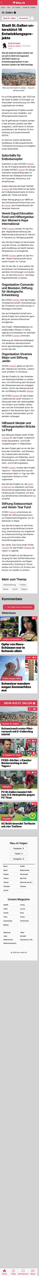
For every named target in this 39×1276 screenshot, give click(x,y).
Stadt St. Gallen (29, 7)
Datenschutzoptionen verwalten (10, 943)
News (5, 866)
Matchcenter (24, 870)
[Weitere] (32, 18)
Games (6, 882)
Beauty (6, 925)
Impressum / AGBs (27, 940)
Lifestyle (6, 886)
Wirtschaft (24, 874)
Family (5, 913)
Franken (30, 164)
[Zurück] (1, 2)
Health (5, 905)
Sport (5, 870)
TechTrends (24, 921)
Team (22, 932)
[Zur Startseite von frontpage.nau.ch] (19, 3)
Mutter (21, 275)
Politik (22, 866)
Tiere (5, 917)
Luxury (22, 909)
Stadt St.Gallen (14, 43)
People (6, 874)
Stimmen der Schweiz (28, 882)
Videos (6, 878)
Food (22, 913)
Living (22, 905)
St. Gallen (16, 7)
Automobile (7, 921)
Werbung (6, 932)
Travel (22, 917)
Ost (8, 7)
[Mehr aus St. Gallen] (18, 703)
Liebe (5, 909)
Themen (23, 886)
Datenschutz (8, 940)
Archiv (5, 890)
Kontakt (23, 936)
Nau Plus (23, 878)
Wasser (30, 391)
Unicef (7, 205)
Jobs (5, 936)
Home (2, 7)
